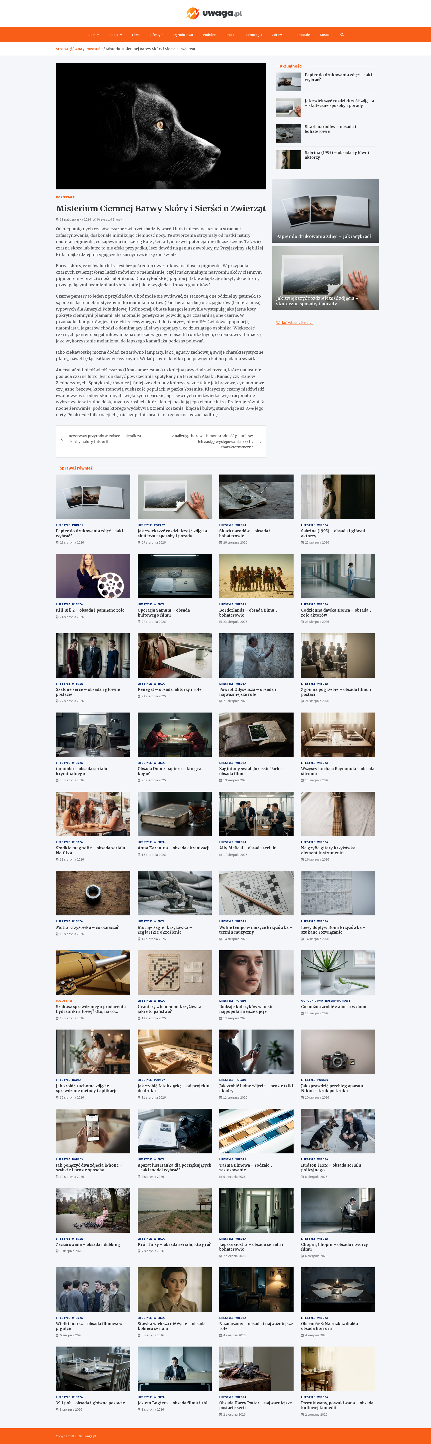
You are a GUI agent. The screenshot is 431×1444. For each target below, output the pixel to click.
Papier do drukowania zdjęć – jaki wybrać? (324, 236)
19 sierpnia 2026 (235, 780)
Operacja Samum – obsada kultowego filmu (164, 613)
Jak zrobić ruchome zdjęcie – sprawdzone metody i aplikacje (86, 1088)
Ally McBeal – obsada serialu (248, 848)
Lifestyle (156, 34)
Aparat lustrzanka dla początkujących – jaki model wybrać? (175, 1168)
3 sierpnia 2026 (71, 1409)
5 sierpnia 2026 (153, 1335)
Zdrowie (278, 34)
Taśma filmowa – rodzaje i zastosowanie (245, 1168)
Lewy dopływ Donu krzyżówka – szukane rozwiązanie (333, 930)
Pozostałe (302, 34)
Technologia (253, 34)
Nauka (76, 1080)
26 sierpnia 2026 (235, 542)
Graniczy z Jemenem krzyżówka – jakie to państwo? (171, 1009)
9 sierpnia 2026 (153, 1176)
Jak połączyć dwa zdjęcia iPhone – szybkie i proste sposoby (89, 1168)
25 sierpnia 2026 (317, 542)
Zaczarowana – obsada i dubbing (88, 1244)
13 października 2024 (75, 219)
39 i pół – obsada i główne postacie (90, 1403)
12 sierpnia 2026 (317, 1013)
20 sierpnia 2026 (72, 780)
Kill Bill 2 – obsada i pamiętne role (90, 610)
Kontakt (326, 34)
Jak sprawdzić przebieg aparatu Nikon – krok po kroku (332, 1088)
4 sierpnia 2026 (234, 1335)
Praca (230, 34)
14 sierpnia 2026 (235, 939)
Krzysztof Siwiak (109, 219)
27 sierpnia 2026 (72, 542)
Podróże (209, 34)
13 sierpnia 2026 (72, 1018)
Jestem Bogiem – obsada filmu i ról (173, 1403)
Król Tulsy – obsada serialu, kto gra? (174, 1244)
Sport (113, 34)
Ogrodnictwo (183, 34)
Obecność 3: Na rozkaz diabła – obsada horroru (331, 1326)
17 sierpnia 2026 (154, 854)
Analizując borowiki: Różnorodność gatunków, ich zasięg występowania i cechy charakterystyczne (212, 441)
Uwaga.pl (89, 1436)
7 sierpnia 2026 (153, 1251)
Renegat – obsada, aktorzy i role (170, 689)
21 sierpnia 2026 (235, 701)
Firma (136, 34)
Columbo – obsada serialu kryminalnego (81, 771)
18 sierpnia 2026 (317, 780)
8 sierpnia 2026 (316, 1176)
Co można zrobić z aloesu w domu (334, 1006)
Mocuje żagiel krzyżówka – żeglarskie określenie (165, 930)
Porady (77, 525)
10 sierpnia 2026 (317, 1097)
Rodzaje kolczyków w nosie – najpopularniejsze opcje (248, 1009)
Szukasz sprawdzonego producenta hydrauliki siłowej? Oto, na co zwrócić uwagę (91, 1011)
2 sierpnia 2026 (234, 1414)
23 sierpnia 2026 (235, 621)
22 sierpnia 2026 (72, 701)
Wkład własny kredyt (294, 323)
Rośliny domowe (337, 1000)
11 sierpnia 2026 (154, 1097)
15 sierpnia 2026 (154, 939)
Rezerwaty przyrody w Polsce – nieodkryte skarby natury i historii (106, 439)
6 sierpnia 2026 (316, 1256)
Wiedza (240, 525)
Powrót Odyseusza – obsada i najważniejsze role (247, 692)
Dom (92, 34)
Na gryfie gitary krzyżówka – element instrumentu (330, 850)
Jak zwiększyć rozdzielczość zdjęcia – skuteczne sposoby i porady (339, 103)
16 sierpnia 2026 (317, 859)
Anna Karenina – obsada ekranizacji (174, 848)
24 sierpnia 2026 (72, 617)
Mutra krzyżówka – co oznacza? (87, 927)
